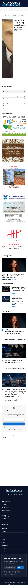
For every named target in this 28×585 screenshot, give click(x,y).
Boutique (3, 551)
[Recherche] (23, 3)
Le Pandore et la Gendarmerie (17, 582)
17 (3, 101)
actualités (3, 531)
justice (2, 536)
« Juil (3, 108)
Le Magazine (4, 548)
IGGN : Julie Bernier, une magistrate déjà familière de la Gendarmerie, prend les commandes (13, 275)
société (3, 539)
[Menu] (26, 3)
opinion (3, 542)
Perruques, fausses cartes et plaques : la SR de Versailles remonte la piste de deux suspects (19, 289)
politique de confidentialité (9, 574)
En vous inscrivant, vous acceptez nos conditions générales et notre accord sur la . (13, 573)
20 (13, 101)
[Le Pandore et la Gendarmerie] (10, 4)
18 (7, 101)
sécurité (3, 534)
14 (17, 98)
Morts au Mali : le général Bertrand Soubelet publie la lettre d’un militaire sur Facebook (19, 24)
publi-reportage (5, 545)
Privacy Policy (12, 429)
